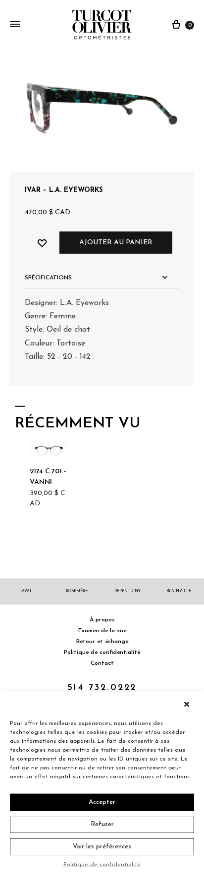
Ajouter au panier (116, 242)
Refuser (102, 824)
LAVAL (25, 591)
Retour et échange (102, 642)
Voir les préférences (102, 846)
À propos (102, 620)
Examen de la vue (102, 631)
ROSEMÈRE (77, 591)
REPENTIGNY (127, 591)
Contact (102, 663)
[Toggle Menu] (15, 25)
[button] (189, 704)
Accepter (102, 802)
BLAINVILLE (178, 591)
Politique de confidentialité (102, 865)
